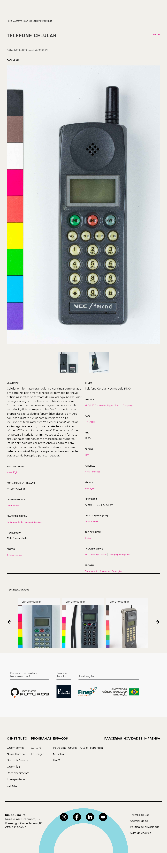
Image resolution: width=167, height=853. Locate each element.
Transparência (16, 779)
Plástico (96, 471)
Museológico (13, 472)
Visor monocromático (119, 554)
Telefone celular (14, 555)
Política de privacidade (144, 827)
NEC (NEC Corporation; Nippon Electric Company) (109, 405)
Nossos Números (18, 760)
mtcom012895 (91, 521)
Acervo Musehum (23, 21)
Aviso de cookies (140, 833)
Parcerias (113, 738)
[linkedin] (90, 817)
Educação (37, 754)
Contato (12, 785)
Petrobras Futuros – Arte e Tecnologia (78, 747)
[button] (9, 621)
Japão (88, 538)
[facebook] (77, 817)
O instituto (17, 738)
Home (9, 21)
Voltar (156, 34)
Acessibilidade (139, 820)
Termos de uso (139, 814)
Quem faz (13, 766)
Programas (41, 738)
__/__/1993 (90, 422)
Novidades (132, 738)
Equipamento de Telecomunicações (24, 522)
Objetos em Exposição (110, 571)
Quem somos (15, 747)
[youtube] (103, 817)
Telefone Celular (99, 554)
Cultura (36, 747)
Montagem (90, 488)
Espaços (60, 738)
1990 (87, 455)
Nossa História (16, 754)
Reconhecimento (18, 773)
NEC (87, 554)
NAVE (56, 760)
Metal (87, 471)
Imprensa (152, 738)
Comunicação (13, 505)
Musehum (60, 754)
